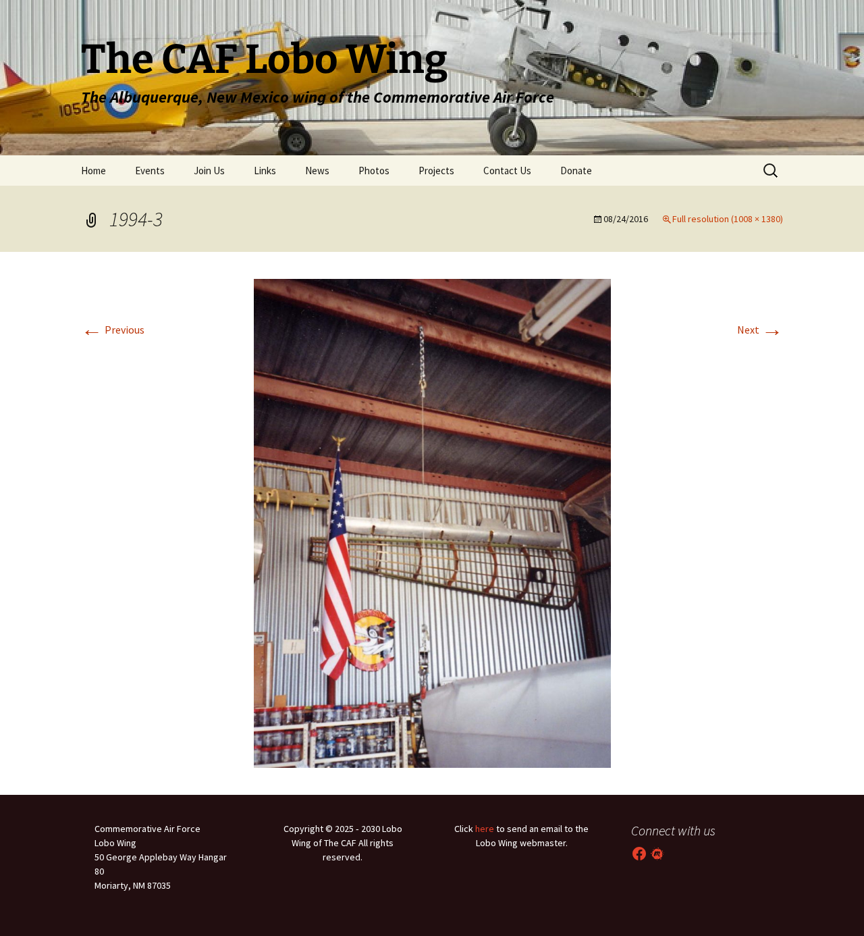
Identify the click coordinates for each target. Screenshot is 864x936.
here (484, 829)
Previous (112, 329)
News (317, 170)
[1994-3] (432, 522)
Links (265, 170)
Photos (373, 170)
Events (150, 170)
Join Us (209, 170)
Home (93, 170)
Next (760, 329)
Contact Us (507, 170)
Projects (436, 170)
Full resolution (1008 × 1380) (727, 219)
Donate (576, 170)
